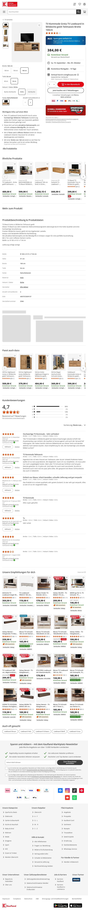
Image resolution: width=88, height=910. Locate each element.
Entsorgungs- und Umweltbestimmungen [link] (55, 899)
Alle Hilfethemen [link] (40, 842)
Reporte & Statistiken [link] (9, 880)
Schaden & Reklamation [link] (43, 858)
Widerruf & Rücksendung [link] (43, 850)
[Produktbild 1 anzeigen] (6, 25)
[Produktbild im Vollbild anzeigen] (27, 42)
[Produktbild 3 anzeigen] (6, 39)
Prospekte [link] (67, 816)
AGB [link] (37, 899)
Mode (7, 837)
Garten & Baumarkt (12, 820)
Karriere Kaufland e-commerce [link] (61, 887)
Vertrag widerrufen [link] (41, 854)
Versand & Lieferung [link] (41, 862)
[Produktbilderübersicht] (5, 42)
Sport (7, 845)
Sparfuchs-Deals (11, 812)
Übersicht (37, 812)
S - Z (36, 829)
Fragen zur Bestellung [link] (42, 846)
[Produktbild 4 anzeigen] (6, 45)
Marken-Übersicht (11, 857)
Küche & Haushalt (11, 824)
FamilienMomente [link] (70, 845)
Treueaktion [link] (68, 833)
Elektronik (8, 816)
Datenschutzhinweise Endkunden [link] (34, 888)
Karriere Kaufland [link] (60, 880)
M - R (36, 824)
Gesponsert (5, 180)
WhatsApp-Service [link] (70, 849)
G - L (36, 820)
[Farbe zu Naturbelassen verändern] (5, 102)
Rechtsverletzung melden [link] (43, 866)
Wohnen (8, 833)
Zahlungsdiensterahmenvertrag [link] (38, 879)
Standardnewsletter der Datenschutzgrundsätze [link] (40, 770)
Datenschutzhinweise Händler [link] (37, 883)
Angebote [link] (67, 812)
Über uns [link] (8, 885)
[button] (50, 406)
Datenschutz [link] (28, 899)
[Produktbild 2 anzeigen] (6, 32)
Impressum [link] (6, 899)
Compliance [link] (17, 899)
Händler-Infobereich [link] (71, 862)
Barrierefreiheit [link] (77, 899)
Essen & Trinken (11, 853)
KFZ (6, 849)
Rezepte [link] (67, 829)
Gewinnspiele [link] (69, 837)
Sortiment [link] (67, 824)
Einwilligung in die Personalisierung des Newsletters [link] (46, 776)
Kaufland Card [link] (69, 820)
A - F (36, 816)
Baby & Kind (9, 829)
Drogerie (8, 841)
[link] (74, 4)
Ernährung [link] (68, 841)
